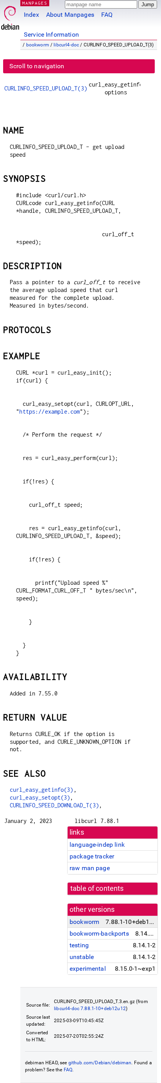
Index (31, 14)
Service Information (51, 34)
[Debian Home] (10, 16)
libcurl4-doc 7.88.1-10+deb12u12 (90, 1008)
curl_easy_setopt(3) (40, 797)
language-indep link (97, 844)
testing (79, 945)
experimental (88, 968)
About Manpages (70, 14)
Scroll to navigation (36, 66)
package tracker (92, 856)
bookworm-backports (99, 933)
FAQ (107, 14)
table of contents (97, 888)
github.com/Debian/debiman (100, 1062)
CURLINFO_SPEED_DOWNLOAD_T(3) (54, 805)
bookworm (37, 45)
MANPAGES (34, 2)
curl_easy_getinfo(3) (41, 789)
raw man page (90, 868)
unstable (82, 957)
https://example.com (49, 411)
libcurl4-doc (66, 45)
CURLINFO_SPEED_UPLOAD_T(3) (45, 88)
